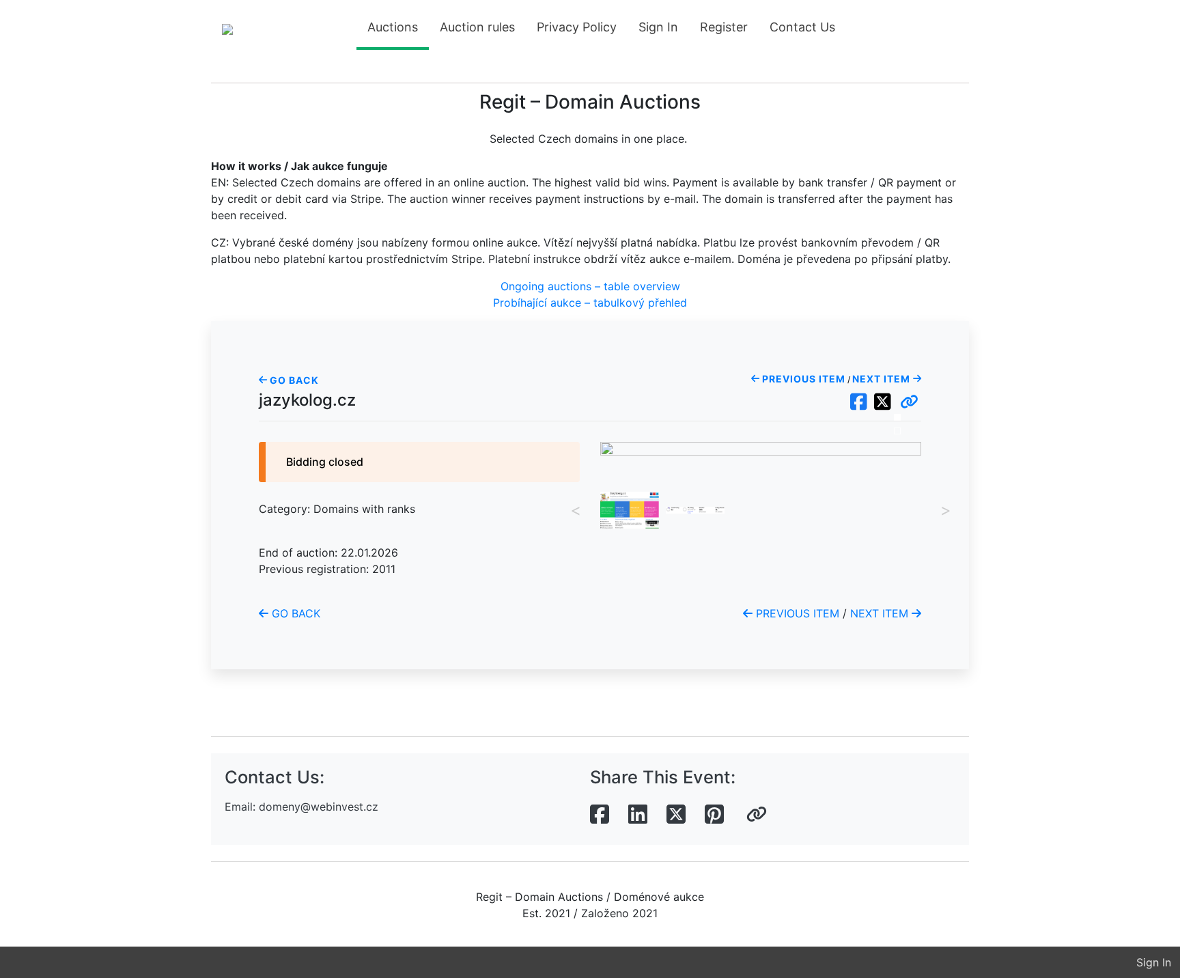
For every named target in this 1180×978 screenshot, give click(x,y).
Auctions (392, 27)
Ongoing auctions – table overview (590, 286)
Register (724, 27)
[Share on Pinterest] (714, 814)
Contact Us (802, 27)
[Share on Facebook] (599, 814)
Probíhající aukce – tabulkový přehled (590, 302)
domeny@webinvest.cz (318, 806)
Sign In (658, 27)
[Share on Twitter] (676, 814)
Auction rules (477, 27)
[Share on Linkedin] (637, 814)
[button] (909, 402)
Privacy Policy (577, 27)
